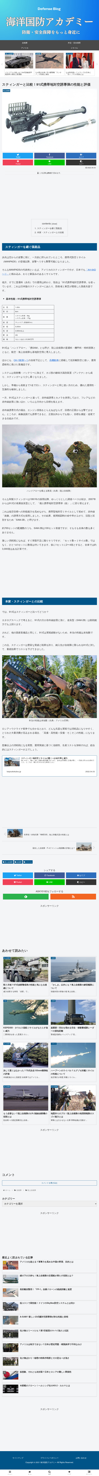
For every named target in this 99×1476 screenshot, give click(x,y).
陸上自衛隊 (9, 862)
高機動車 (54, 360)
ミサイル (29, 862)
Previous (2, 64)
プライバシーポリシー (49, 1458)
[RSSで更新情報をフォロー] (73, 896)
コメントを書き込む (49, 1183)
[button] (91, 715)
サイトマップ (18, 1458)
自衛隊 (19, 862)
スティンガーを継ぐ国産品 (49, 228)
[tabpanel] (19, 64)
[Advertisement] (49, 197)
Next (97, 64)
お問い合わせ (81, 1458)
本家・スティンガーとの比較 (50, 232)
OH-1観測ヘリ (21, 360)
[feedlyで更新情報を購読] (25, 896)
